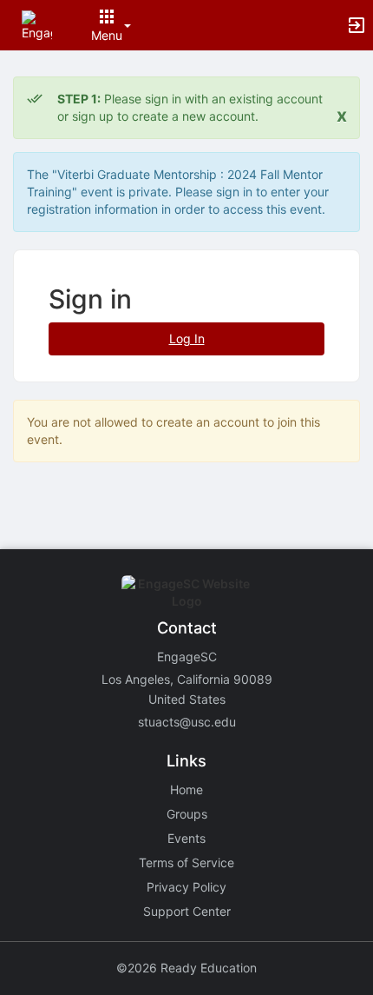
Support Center (187, 911)
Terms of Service (186, 862)
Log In (187, 338)
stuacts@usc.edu (187, 721)
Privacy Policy (186, 886)
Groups (187, 813)
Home (186, 789)
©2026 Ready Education (186, 967)
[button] (36, 24)
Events (186, 838)
